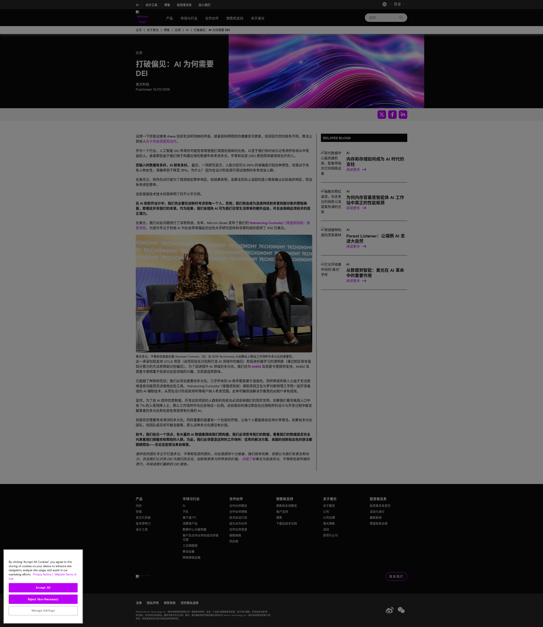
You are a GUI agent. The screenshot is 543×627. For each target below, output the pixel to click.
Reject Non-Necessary (43, 599)
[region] (43, 586)
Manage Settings (43, 610)
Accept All (43, 587)
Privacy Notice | (43, 574)
